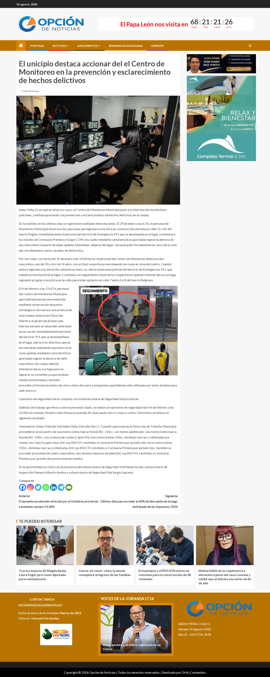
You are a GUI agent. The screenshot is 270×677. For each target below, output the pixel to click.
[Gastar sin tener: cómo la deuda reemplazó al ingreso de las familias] (105, 545)
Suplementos (87, 45)
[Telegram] (61, 487)
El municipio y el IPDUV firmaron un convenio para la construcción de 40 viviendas (165, 575)
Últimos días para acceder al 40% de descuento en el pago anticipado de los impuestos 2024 (139, 501)
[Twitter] (38, 487)
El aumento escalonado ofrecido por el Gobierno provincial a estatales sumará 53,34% (58, 501)
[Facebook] (22, 487)
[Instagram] (30, 487)
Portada (37, 45)
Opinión (157, 45)
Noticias (59, 45)
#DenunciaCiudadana (126, 45)
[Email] (68, 487)
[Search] (250, 46)
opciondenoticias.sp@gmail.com (40, 604)
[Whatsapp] (45, 487)
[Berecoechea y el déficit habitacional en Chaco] (136, 629)
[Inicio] (21, 45)
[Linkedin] (53, 487)
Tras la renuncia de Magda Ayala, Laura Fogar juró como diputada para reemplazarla (43, 575)
